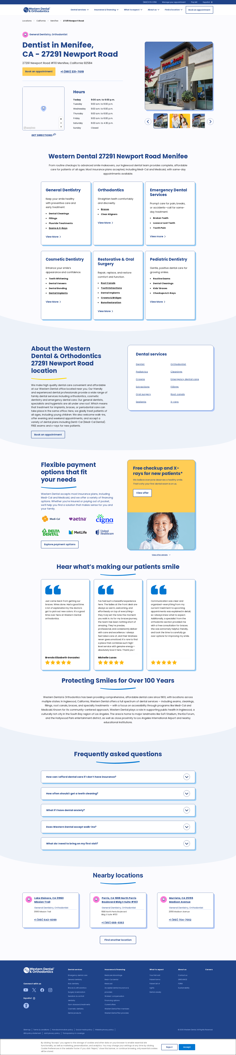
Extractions (143, 386)
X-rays (175, 401)
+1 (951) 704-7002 (180, 919)
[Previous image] (148, 121)
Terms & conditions (41, 1029)
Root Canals (108, 283)
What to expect (132, 9)
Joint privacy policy (52, 1033)
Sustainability (183, 988)
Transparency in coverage (74, 1033)
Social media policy (84, 1029)
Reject (169, 1047)
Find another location (118, 940)
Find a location (172, 9)
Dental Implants (58, 293)
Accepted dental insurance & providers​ (122, 49)
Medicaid (122, 36)
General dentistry (92, 27)
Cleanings (176, 371)
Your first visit (144, 16)
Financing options (122, 74)
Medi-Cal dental (121, 26)
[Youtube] (25, 990)
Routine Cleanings (93, 38)
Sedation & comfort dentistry (92, 81)
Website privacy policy (104, 1029)
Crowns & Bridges (111, 297)
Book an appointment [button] (39, 71)
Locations (27, 20)
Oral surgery (143, 394)
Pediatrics (142, 371)
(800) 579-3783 (150, 2)
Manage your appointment (174, 2)
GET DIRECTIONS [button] (42, 135)
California (186, 20)
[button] (161, 120)
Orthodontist (178, 364)
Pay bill (194, 2)
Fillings (175, 386)
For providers (163, 35)
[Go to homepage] (36, 9)
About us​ (152, 9)
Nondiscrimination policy (62, 1029)
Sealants (141, 401)
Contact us (163, 14)
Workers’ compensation (114, 996)
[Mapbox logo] (29, 127)
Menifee (55, 20)
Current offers (121, 84)
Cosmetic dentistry (93, 107)
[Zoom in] (61, 119)
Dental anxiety (145, 38)
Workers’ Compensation (125, 64)
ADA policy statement (32, 1033)
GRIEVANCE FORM (164, 25)
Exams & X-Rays (58, 228)
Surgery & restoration (93, 68)
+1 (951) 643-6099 (45, 919)
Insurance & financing (105, 9)
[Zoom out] (61, 123)
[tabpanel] (65, 624)
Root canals (178, 394)
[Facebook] (42, 991)
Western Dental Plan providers (122, 112)
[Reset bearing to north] (61, 127)
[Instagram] (50, 991)
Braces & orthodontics (94, 58)
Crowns (140, 379)
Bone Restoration (111, 302)
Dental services (78, 9)
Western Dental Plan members (122, 97)
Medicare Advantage (113, 975)
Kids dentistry (92, 48)
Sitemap (26, 1029)
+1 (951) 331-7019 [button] (72, 72)
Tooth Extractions (111, 288)
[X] (34, 991)
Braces (105, 209)
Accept (187, 1047)
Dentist (140, 364)
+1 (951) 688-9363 (112, 922)
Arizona (185, 13)
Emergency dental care (93, 16)
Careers (162, 43)
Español (206, 2)
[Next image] (210, 121)
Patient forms (145, 27)
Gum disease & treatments (93, 95)
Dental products (92, 117)
